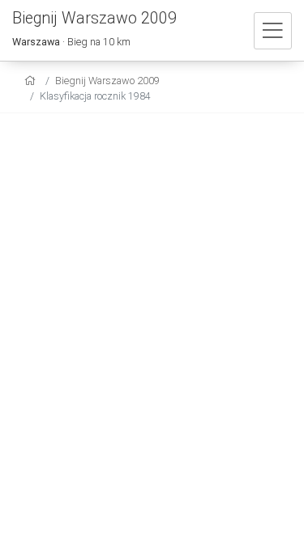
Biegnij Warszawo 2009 (107, 80)
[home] (32, 80)
